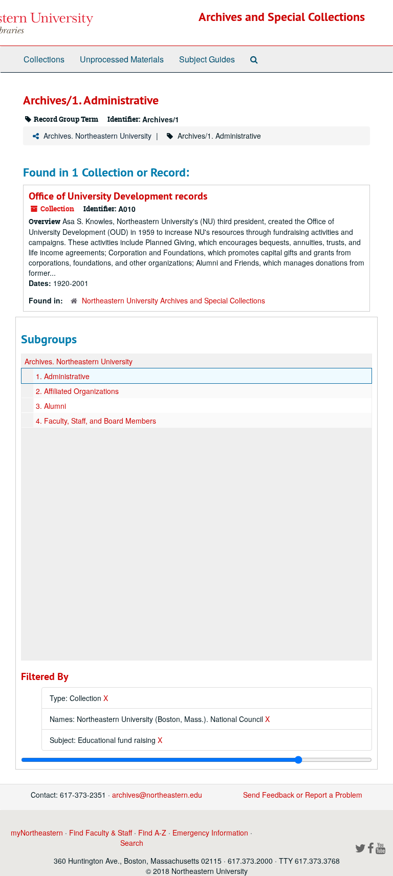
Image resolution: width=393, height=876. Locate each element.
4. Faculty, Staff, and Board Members (96, 420)
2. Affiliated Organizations (77, 391)
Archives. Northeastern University (97, 135)
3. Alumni (51, 406)
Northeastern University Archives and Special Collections (173, 300)
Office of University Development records (118, 196)
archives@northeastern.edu (157, 795)
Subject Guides (207, 59)
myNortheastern (37, 832)
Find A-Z (152, 832)
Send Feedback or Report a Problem (302, 795)
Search (131, 843)
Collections (44, 59)
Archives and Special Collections (282, 17)
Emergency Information (210, 832)
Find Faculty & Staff (100, 832)
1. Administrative (63, 376)
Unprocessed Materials (122, 59)
